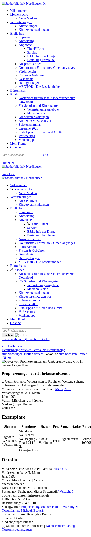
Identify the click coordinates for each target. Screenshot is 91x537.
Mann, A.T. (63, 389)
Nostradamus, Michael (17, 510)
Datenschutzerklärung (60, 526)
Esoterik (38, 510)
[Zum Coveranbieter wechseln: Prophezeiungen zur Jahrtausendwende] (37, 361)
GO (45, 155)
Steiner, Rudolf (51, 507)
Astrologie (70, 507)
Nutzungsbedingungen (17, 529)
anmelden (8, 163)
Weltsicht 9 (65, 491)
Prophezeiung (30, 507)
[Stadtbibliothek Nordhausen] (22, 3)
